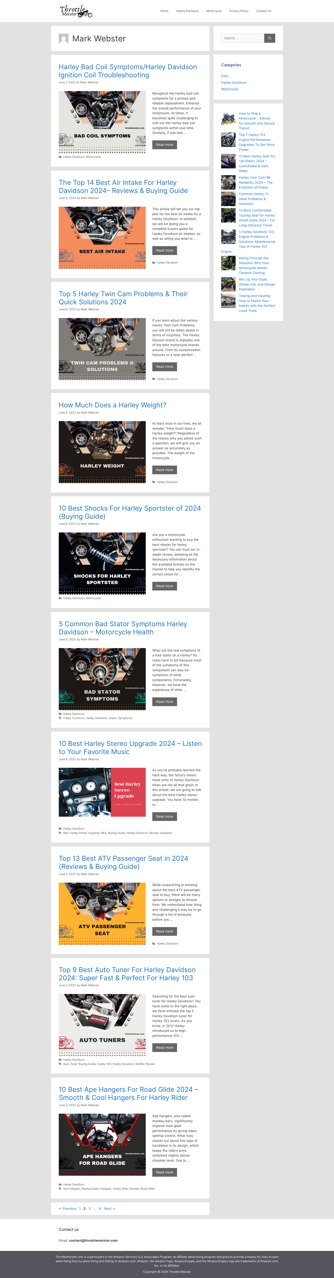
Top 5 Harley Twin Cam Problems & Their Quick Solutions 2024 (123, 298)
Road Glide (148, 1188)
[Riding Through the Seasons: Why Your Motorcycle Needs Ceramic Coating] (228, 264)
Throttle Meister (180, 1272)
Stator (113, 718)
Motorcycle (214, 11)
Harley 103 (104, 1064)
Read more (164, 145)
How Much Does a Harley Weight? (112, 405)
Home (164, 11)
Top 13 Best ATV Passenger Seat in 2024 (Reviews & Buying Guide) (123, 862)
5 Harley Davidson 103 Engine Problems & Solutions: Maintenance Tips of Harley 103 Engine (248, 241)
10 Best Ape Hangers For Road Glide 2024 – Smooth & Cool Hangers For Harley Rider (128, 1093)
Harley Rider (120, 1188)
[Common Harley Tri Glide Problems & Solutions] (228, 200)
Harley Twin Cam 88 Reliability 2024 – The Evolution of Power (256, 182)
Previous (67, 1209)
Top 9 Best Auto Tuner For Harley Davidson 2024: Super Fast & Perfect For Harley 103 (127, 974)
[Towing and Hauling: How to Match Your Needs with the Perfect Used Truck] (228, 301)
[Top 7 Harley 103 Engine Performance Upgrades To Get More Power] (228, 140)
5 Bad (67, 718)
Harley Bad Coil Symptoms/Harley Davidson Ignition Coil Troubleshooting (128, 71)
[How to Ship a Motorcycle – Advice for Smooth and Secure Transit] (228, 119)
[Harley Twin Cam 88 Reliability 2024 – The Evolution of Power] (228, 183)
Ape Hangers (71, 1188)
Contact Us (263, 11)
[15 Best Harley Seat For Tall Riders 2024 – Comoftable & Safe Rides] (228, 162)
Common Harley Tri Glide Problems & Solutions (254, 199)
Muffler (139, 1064)
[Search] (269, 38)
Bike (104, 832)
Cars (224, 76)
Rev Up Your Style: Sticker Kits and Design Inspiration (257, 284)
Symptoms (125, 718)
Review (153, 832)
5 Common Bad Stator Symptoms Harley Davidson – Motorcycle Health (123, 628)
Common (78, 718)
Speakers (166, 832)
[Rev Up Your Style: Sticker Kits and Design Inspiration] (228, 285)
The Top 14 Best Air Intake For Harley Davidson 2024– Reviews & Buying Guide (125, 186)
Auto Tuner (70, 1064)
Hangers (105, 1188)
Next (109, 1209)
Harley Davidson (187, 11)
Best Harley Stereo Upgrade (81, 832)
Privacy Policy (239, 11)
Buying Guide (116, 832)
